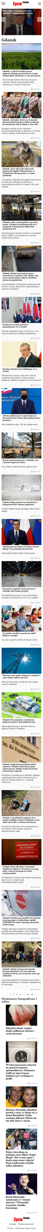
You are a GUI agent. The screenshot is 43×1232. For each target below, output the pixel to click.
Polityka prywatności (26, 1224)
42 (32, 994)
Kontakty (12, 1224)
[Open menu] (3, 3)
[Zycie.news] (21, 3)
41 (28, 994)
